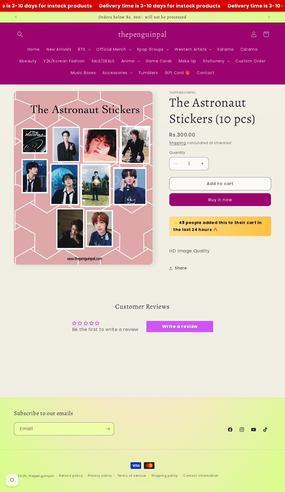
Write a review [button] (180, 326)
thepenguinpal (41, 476)
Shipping (177, 142)
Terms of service (131, 475)
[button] (20, 34)
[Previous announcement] (16, 17)
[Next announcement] (269, 17)
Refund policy (71, 475)
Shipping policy (164, 475)
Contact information (200, 475)
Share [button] (181, 268)
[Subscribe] (108, 428)
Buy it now (220, 200)
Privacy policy (100, 475)
